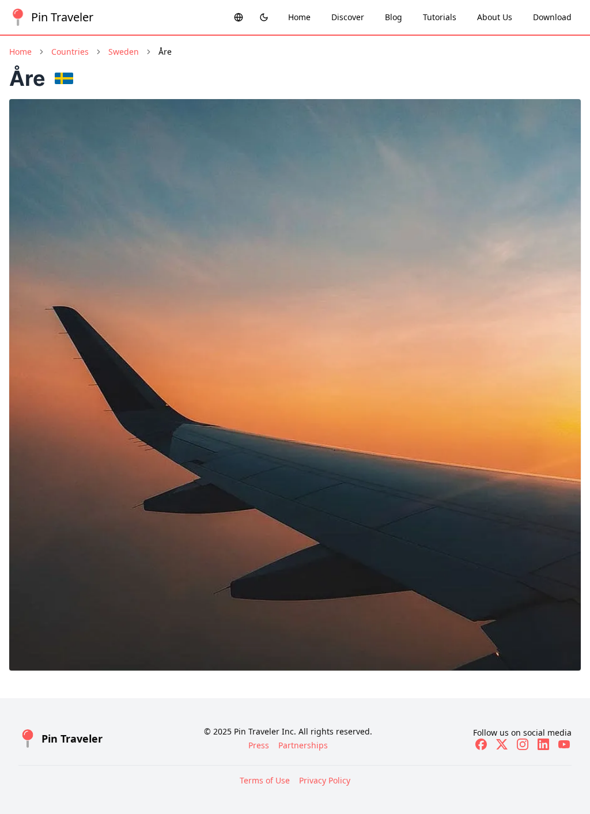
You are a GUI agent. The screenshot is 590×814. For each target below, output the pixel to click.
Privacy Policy (324, 780)
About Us (494, 17)
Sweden (123, 51)
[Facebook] (481, 744)
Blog (393, 17)
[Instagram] (522, 744)
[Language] (238, 17)
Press (258, 745)
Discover (347, 17)
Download (552, 17)
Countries (70, 51)
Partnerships (303, 745)
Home (299, 17)
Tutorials (439, 17)
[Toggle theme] (264, 17)
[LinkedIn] (543, 744)
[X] (502, 744)
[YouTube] (564, 744)
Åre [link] (165, 51)
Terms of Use (265, 780)
